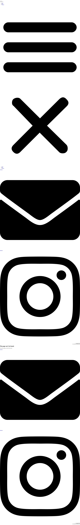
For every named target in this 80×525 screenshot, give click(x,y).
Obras (2, 3)
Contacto (3, 4)
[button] (40, 86)
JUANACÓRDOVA (1, 1)
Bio (2, 167)
